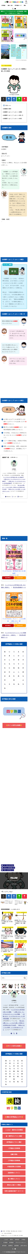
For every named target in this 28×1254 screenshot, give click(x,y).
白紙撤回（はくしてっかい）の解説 (12, 112)
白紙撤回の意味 (7, 108)
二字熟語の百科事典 (14, 1148)
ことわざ (6, 1239)
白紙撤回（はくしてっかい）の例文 (12, 118)
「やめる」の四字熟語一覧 (8, 867)
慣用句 (11, 1239)
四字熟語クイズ (18, 5)
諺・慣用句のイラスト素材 (14, 1136)
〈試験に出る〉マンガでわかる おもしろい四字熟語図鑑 (14, 1016)
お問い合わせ (24, 1245)
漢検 (25, 5)
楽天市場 (7, 577)
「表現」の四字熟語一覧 (8, 870)
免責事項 (10, 1245)
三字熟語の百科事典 (14, 1160)
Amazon (19, 577)
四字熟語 (3, 5)
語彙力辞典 (14, 1154)
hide (10, 105)
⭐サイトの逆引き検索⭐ (14, 725)
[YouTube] (15, 8)
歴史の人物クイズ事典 (14, 1185)
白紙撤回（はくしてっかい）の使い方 (13, 115)
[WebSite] (8, 496)
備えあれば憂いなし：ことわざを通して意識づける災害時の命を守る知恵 (13, 487)
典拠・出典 (10, 5)
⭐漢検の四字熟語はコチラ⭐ (14, 1117)
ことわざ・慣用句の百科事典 (14, 1130)
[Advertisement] (14, 239)
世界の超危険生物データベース (14, 1191)
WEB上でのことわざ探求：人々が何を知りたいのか (14, 1027)
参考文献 (4, 1245)
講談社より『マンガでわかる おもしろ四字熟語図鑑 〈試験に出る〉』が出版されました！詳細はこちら (14, 12)
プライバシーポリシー (20, 1242)
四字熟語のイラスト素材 (14, 1142)
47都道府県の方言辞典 (14, 1166)
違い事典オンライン (14, 1179)
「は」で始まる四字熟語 (6, 65)
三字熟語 (5, 1242)
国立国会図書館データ (19, 587)
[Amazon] (20, 496)
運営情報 (16, 1245)
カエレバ (15, 575)
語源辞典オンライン (14, 1172)
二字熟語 (23, 1239)
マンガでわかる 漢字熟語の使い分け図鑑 (12, 477)
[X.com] (13, 8)
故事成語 (17, 1239)
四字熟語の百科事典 (10, 1252)
